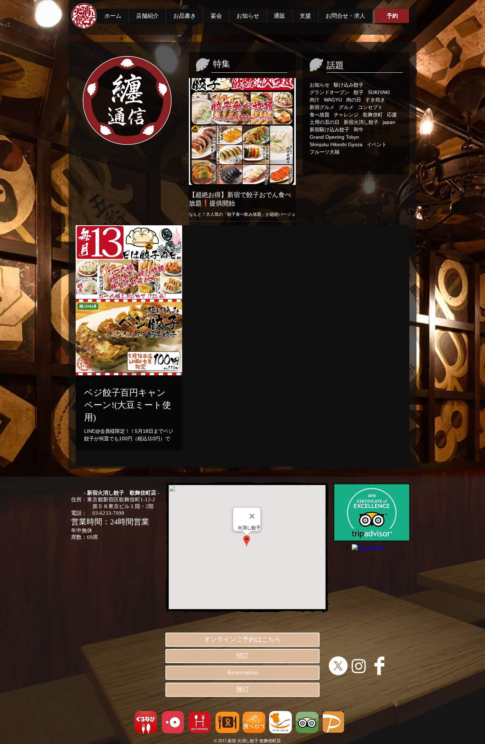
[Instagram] (358, 665)
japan (389, 122)
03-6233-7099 (108, 513)
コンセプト (370, 107)
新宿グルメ (322, 107)
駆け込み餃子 (349, 85)
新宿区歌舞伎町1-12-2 (129, 499)
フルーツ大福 (324, 152)
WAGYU (333, 100)
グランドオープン (329, 92)
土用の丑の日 (324, 122)
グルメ (346, 107)
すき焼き (375, 100)
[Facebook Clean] (379, 665)
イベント (377, 144)
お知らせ (319, 85)
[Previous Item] (200, 131)
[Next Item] (284, 131)
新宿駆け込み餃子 (329, 129)
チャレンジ (346, 114)
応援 (392, 114)
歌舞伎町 (373, 114)
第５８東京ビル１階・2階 (112, 506)
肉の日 (353, 100)
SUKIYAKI (379, 92)
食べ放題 (319, 114)
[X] (338, 665)
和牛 (359, 129)
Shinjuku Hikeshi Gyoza (336, 144)
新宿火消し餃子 (361, 122)
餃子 (359, 92)
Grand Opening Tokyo (334, 137)
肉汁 (315, 100)
